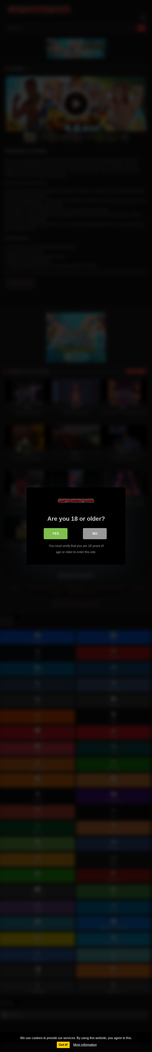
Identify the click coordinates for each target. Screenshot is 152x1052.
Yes (55, 533)
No (94, 533)
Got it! (63, 1044)
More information (85, 1044)
